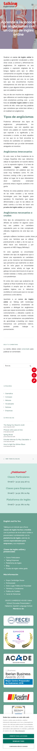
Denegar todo (18, 741)
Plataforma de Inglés (14, 563)
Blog (7, 566)
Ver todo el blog (13, 459)
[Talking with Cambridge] (10, 5)
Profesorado (10, 583)
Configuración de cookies (18, 746)
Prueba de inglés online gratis (17, 568)
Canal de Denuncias (13, 594)
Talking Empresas (12, 560)
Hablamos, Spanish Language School (18, 606)
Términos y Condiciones (14, 588)
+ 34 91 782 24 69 (21, 493)
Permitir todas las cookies (18, 736)
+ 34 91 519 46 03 (21, 482)
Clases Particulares (13, 558)
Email (10, 482)
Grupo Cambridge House (15, 580)
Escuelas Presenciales (21, 603)
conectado (25, 349)
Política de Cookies (13, 591)
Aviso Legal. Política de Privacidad (18, 586)
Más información (20, 731)
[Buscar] (18, 366)
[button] (32, 4)
